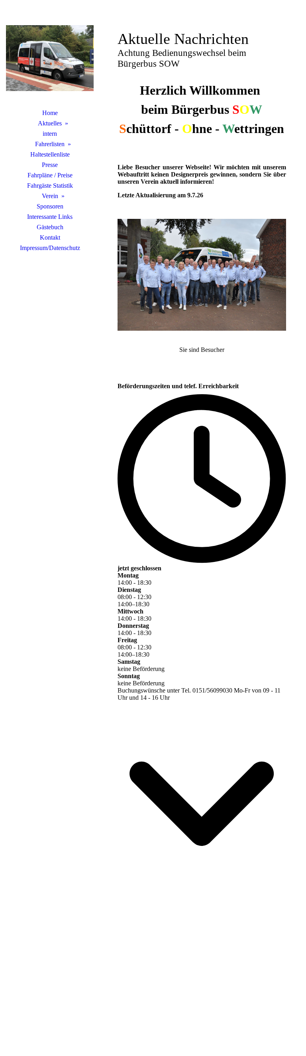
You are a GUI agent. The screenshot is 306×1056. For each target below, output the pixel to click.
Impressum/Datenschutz (50, 247)
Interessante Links (50, 216)
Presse (50, 164)
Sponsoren (50, 206)
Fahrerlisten (50, 144)
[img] (50, 58)
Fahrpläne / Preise (50, 175)
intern (50, 133)
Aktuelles (50, 123)
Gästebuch (50, 227)
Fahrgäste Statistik (50, 185)
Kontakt (50, 237)
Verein (50, 196)
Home (50, 112)
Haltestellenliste (50, 154)
